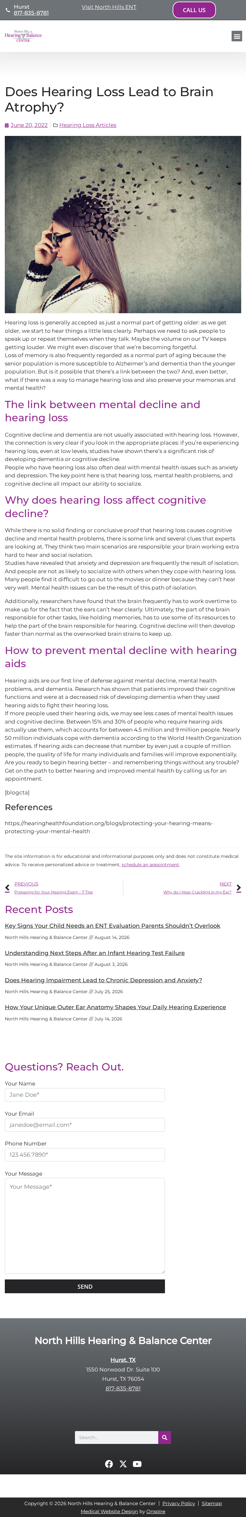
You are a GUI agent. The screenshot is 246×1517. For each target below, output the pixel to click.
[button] (237, 36)
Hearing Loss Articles (87, 125)
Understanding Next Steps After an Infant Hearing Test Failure (95, 953)
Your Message (23, 1173)
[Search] (164, 1437)
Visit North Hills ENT (109, 7)
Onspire (155, 1511)
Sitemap (212, 1503)
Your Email (19, 1114)
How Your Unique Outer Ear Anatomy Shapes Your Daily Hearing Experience (115, 1007)
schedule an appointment (150, 864)
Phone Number (26, 1143)
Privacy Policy (178, 1503)
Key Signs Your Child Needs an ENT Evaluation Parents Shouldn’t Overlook (112, 925)
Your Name (20, 1083)
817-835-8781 (31, 13)
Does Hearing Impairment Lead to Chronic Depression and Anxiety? (103, 980)
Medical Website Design (109, 1511)
